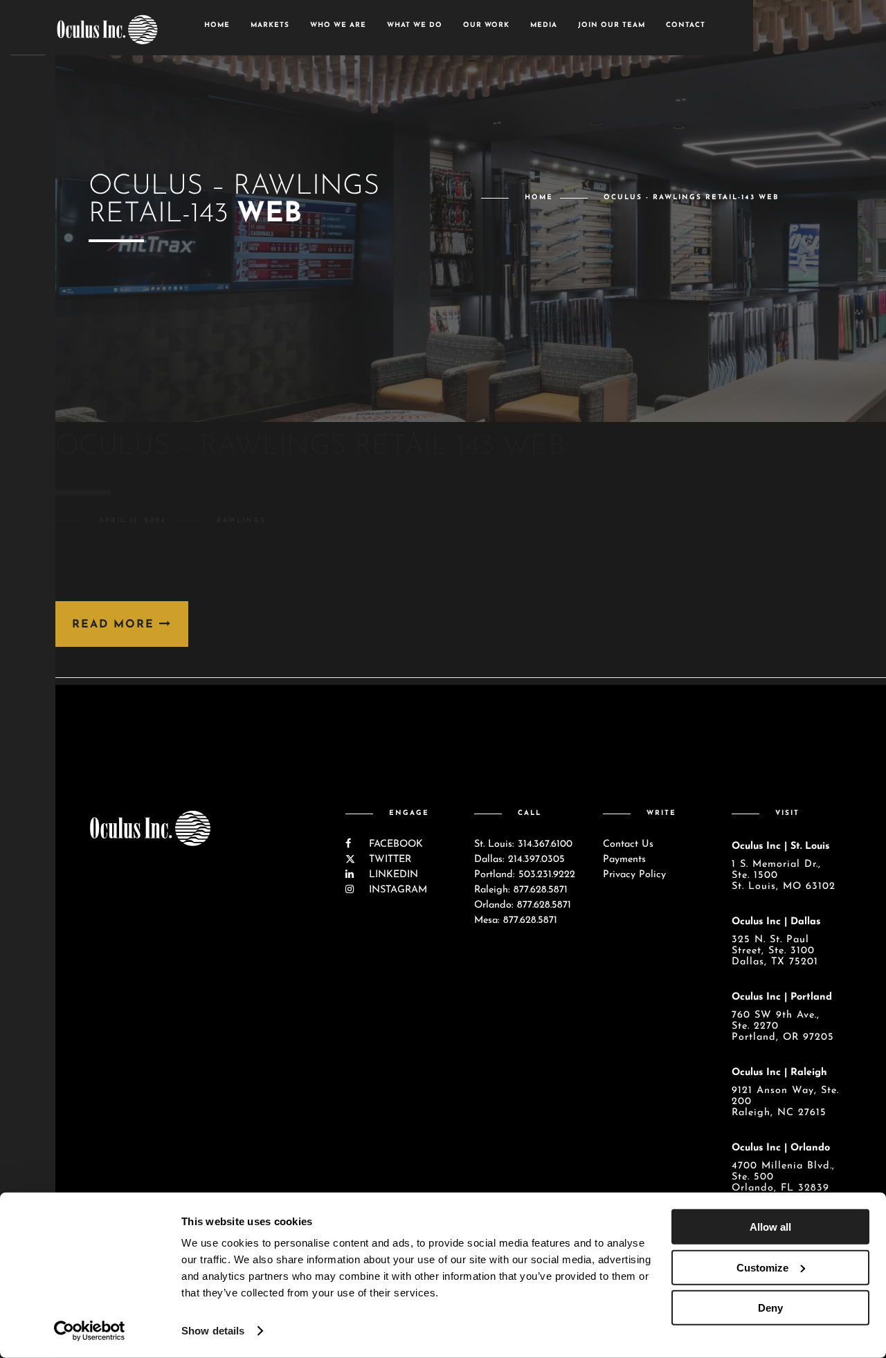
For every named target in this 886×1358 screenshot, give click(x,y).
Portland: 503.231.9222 (524, 875)
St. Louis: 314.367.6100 (523, 844)
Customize (762, 1267)
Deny (770, 1308)
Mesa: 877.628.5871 (515, 920)
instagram (396, 890)
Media (543, 25)
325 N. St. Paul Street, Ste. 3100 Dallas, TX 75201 (775, 951)
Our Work (486, 25)
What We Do (414, 25)
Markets (270, 25)
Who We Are (338, 25)
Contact (685, 25)
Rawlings (241, 520)
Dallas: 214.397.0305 (519, 859)
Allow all (770, 1227)
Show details (212, 1331)
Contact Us (628, 844)
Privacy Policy (634, 875)
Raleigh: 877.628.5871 (521, 890)
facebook (394, 844)
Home (217, 25)
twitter (388, 859)
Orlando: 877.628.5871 (522, 905)
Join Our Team (611, 25)
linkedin (391, 875)
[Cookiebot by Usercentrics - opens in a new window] (89, 1331)
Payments (624, 859)
